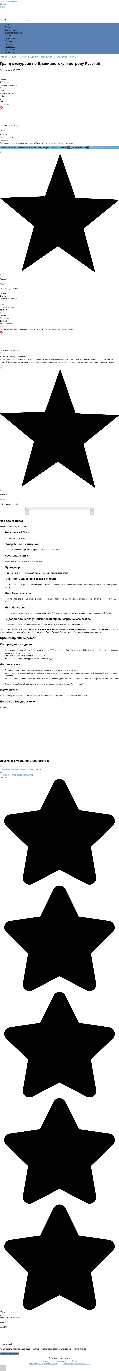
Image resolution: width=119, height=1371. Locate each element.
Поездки (8, 41)
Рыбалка (8, 44)
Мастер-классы (11, 38)
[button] (27, 512)
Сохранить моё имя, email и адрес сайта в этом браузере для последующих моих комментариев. (44, 1349)
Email (3, 1327)
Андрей (3, 284)
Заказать (4, 140)
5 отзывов (4, 105)
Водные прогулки (12, 30)
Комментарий (6, 1344)
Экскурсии (9, 52)
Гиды (7, 24)
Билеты (8, 27)
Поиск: (3, 20)
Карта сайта (61, 1361)
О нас (74, 1361)
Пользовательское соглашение (76, 1364)
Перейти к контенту (8, 1)
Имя (2, 1322)
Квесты (8, 35)
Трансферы (10, 47)
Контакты (46, 1361)
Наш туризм (11, 10)
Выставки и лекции (13, 33)
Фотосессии (10, 49)
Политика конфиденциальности (43, 1364)
